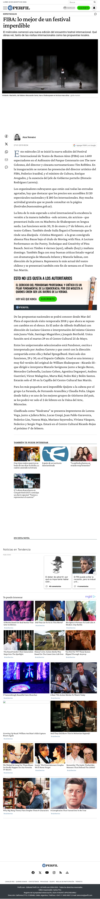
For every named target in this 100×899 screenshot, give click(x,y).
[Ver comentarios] (95, 14)
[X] (40, 872)
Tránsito (78, 882)
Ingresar (71, 8)
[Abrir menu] (5, 8)
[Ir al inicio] (19, 7)
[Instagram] (54, 872)
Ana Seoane (29, 137)
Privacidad (44, 882)
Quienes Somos (21, 882)
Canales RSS (9, 882)
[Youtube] (47, 872)
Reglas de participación (65, 882)
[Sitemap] (67, 873)
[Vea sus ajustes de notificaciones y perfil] (94, 7)
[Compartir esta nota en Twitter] (6, 144)
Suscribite (83, 8)
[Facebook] (33, 873)
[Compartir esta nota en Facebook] (6, 136)
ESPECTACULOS (10, 14)
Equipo (52, 882)
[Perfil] (50, 866)
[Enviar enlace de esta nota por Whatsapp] (6, 152)
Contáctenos (34, 882)
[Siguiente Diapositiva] (94, 573)
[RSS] (61, 872)
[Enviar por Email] (6, 159)
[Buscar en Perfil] (95, 2)
